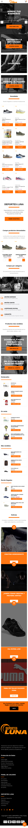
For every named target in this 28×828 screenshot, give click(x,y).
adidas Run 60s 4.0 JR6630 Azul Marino (17, 495)
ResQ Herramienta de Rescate (16, 452)
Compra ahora (14, 46)
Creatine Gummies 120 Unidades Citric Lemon (7, 142)
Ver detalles (14, 348)
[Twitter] (4, 809)
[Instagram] (7, 809)
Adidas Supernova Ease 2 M (20, 120)
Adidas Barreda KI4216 (7, 164)
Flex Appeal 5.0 (14, 468)
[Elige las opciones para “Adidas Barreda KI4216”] (10, 260)
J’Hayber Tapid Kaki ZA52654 (19, 142)
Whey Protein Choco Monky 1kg (18, 487)
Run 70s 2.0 (13, 383)
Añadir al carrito (14, 368)
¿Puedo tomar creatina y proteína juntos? (14, 594)
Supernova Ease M (15, 417)
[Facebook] (1, 809)
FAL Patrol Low (14, 649)
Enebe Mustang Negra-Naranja (16, 461)
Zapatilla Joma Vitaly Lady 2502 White (17, 503)
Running (4, 118)
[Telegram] (12, 809)
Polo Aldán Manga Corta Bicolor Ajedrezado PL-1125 (17, 434)
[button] (2, 1)
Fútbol (3, 185)
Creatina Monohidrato (7, 140)
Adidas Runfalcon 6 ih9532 (6, 120)
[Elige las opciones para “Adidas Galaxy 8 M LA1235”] (23, 260)
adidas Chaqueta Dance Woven (17, 392)
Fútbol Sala (17, 185)
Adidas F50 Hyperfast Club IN (20, 187)
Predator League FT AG (7, 187)
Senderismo (17, 140)
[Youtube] (9, 809)
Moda (3, 163)
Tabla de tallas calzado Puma (14, 689)
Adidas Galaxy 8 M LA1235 (19, 164)
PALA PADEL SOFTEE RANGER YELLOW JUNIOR (17, 426)
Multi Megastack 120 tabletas (16, 400)
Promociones (14, 25)
